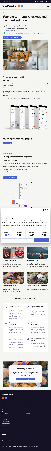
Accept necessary (9, 240)
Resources (4, 406)
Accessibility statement (7, 429)
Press (27, 411)
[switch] (19, 235)
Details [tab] (25, 214)
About (27, 406)
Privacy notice (5, 427)
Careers (27, 408)
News (27, 409)
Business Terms (5, 425)
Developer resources (6, 408)
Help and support (5, 421)
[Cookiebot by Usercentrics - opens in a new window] (43, 210)
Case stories (4, 409)
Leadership (28, 413)
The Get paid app (8, 30)
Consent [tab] (9, 214)
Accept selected (25, 240)
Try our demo (5, 413)
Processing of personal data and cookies (30, 446)
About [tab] (42, 214)
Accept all (41, 240)
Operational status (6, 423)
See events (4, 411)
